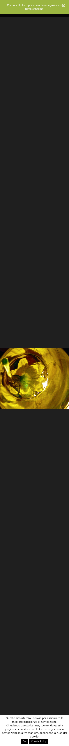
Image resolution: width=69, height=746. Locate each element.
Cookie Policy (38, 741)
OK (24, 741)
